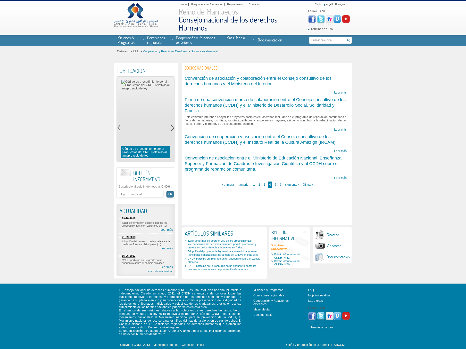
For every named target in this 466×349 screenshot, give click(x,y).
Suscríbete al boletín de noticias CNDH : (145, 186)
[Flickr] (329, 22)
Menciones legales (165, 345)
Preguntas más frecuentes (207, 4)
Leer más (166, 229)
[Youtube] (346, 22)
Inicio (184, 4)
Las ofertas (315, 300)
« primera (227, 184)
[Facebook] (312, 22)
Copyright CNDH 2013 (135, 345)
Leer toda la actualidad (160, 271)
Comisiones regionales (156, 40)
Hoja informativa (319, 295)
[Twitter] (321, 22)
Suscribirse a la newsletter (279, 247)
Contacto (254, 4)
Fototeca (333, 234)
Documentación (270, 39)
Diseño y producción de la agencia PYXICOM (315, 345)
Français (340, 4)
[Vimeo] (337, 22)
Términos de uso (322, 29)
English (319, 4)
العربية (329, 4)
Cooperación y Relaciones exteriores (195, 40)
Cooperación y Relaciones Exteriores (165, 51)
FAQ (311, 290)
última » (308, 184)
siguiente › (292, 184)
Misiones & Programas (126, 40)
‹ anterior (244, 184)
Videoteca (334, 245)
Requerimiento (235, 4)
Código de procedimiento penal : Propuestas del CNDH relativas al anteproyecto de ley (144, 152)
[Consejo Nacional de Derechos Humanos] (136, 26)
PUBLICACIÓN (131, 70)
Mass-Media (235, 37)
